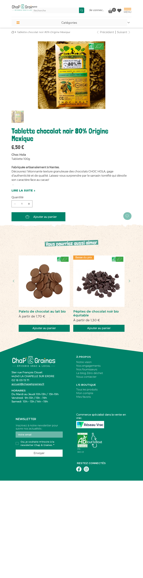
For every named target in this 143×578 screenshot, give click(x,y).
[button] (69, 22)
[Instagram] (86, 469)
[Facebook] (78, 469)
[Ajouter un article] (28, 203)
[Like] (119, 10)
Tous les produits (86, 389)
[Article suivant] (129, 281)
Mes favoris (83, 396)
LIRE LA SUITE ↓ (23, 190)
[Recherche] (81, 10)
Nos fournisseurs (86, 369)
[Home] (13, 32)
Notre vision (84, 362)
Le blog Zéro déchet (89, 373)
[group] (72, 293)
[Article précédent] (14, 281)
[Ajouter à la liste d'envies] (127, 216)
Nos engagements (88, 365)
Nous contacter (86, 376)
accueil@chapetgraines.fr (28, 384)
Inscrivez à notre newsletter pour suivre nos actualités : (37, 427)
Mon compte (84, 393)
